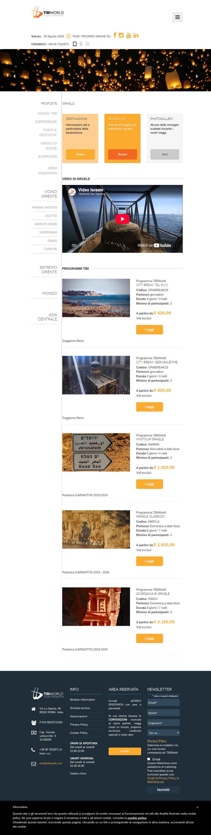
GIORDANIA (48, 232)
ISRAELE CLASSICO (150, 516)
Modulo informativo (82, 699)
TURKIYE (50, 249)
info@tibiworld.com (51, 763)
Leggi (149, 329)
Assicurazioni (78, 716)
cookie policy (137, 818)
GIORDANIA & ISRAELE (153, 594)
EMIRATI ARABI (46, 224)
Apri (165, 154)
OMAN (52, 240)
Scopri (122, 154)
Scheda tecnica (80, 708)
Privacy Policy (79, 724)
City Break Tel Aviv (152, 285)
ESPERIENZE (46, 122)
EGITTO (51, 216)
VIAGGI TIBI (47, 113)
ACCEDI (125, 751)
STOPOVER (47, 157)
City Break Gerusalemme (157, 362)
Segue (80, 154)
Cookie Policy (79, 732)
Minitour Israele (150, 439)
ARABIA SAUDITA (44, 207)
